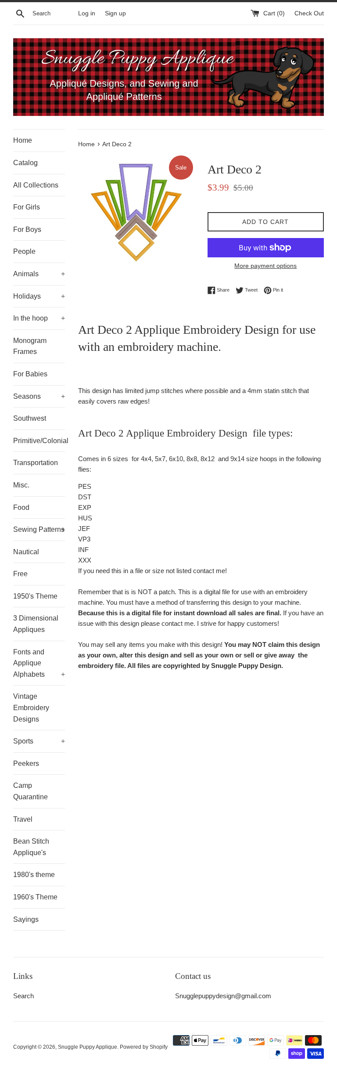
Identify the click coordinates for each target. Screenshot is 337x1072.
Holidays (39, 296)
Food (21, 507)
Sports (39, 741)
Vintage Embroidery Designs (31, 707)
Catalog (25, 162)
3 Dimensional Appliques (35, 623)
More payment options (265, 265)
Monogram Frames (30, 346)
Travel (22, 819)
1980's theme (34, 874)
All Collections (35, 185)
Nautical (26, 552)
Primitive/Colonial (39, 440)
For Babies (30, 374)
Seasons (39, 396)
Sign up (115, 13)
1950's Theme (35, 596)
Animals (39, 274)
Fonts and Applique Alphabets (39, 663)
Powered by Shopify (144, 1047)
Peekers (26, 763)
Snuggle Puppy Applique (87, 1047)
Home (22, 140)
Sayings (26, 919)
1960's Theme (35, 897)
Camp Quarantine (30, 791)
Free (20, 574)
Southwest (29, 418)
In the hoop (39, 318)
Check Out (309, 13)
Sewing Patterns (39, 529)
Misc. (21, 485)
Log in (86, 13)
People (24, 251)
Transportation (35, 462)
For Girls (26, 207)
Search (23, 996)
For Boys (27, 229)
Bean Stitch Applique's (31, 846)
